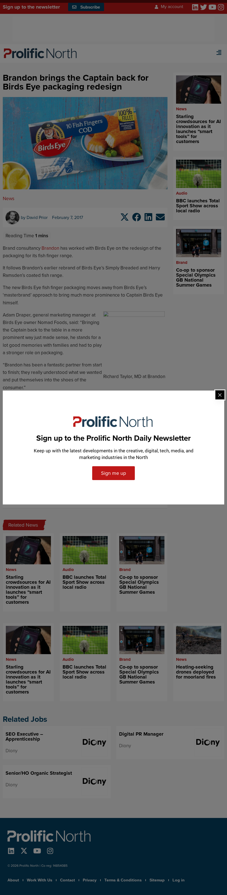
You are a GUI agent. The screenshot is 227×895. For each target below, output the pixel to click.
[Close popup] (219, 395)
